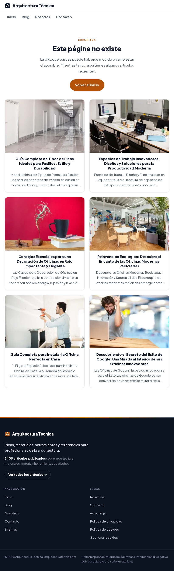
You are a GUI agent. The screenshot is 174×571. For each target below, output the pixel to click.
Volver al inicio (87, 85)
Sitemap (11, 529)
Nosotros (42, 17)
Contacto (64, 17)
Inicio (11, 17)
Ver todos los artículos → (27, 474)
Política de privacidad (106, 521)
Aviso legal (98, 513)
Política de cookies (104, 529)
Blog (25, 17)
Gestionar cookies (104, 537)
